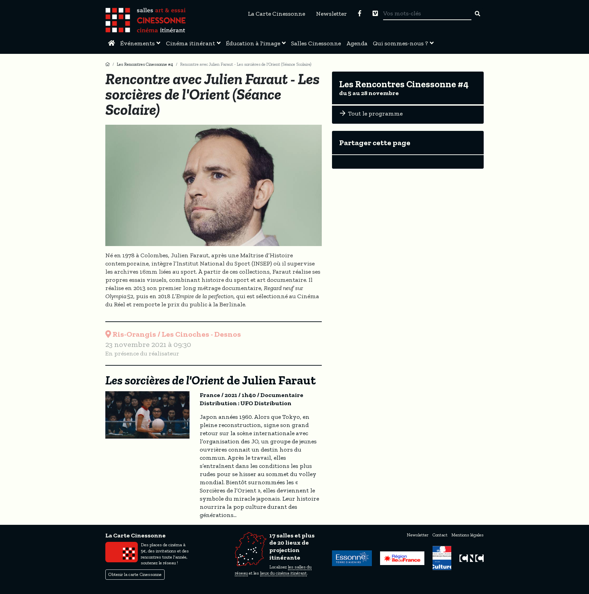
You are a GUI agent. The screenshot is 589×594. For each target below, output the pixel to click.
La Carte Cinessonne (276, 13)
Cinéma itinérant (190, 43)
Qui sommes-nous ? (400, 43)
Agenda (356, 43)
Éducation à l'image (253, 43)
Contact (440, 534)
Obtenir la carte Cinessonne (135, 574)
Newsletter (331, 13)
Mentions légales (467, 534)
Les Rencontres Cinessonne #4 (145, 64)
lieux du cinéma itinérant (283, 573)
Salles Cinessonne (316, 43)
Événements (137, 43)
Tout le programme (375, 113)
